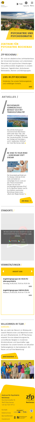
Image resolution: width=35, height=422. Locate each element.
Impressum (6, 419)
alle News (25, 201)
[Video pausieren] (3, 27)
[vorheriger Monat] (3, 271)
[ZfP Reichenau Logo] (4, 4)
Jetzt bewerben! (8, 357)
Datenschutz (6, 413)
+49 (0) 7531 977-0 (8, 405)
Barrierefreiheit (7, 416)
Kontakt (4, 410)
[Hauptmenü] (32, 3)
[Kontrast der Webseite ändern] (17, 4)
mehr (30, 286)
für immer (23, 241)
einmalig (14, 241)
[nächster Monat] (32, 271)
